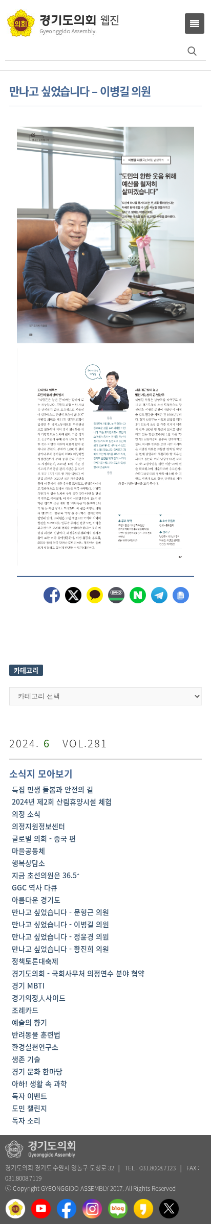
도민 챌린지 (29, 1108)
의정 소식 (26, 814)
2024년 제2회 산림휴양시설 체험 (62, 801)
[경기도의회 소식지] (63, 22)
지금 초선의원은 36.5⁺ (45, 875)
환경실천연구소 (35, 1047)
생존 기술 (26, 1059)
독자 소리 (26, 1120)
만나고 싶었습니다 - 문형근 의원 (60, 912)
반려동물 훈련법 (36, 1034)
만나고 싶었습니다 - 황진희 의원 (60, 949)
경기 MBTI (28, 985)
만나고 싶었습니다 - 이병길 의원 (60, 924)
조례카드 (25, 1010)
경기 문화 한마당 (37, 1071)
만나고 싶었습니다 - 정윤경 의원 (60, 936)
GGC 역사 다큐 (34, 887)
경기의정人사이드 (39, 998)
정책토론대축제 (35, 961)
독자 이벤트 (29, 1096)
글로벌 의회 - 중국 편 (44, 838)
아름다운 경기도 (36, 900)
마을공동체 (28, 850)
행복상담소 (28, 863)
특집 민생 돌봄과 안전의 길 (52, 789)
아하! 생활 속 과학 (39, 1083)
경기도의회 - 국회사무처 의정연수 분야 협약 (78, 973)
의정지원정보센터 (38, 826)
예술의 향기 (29, 1022)
